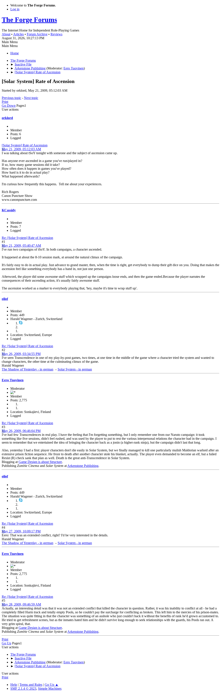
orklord (7, 118)
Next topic (31, 98)
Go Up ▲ (51, 684)
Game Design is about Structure (40, 462)
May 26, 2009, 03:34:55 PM (21, 354)
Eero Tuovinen (73, 68)
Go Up (6, 643)
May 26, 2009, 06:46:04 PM (21, 431)
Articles (18, 34)
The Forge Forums (29, 20)
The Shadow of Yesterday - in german (27, 369)
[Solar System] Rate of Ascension (24, 145)
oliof (5, 299)
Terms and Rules (30, 684)
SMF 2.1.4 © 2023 (23, 688)
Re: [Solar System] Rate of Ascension (27, 238)
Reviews (56, 34)
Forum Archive (37, 34)
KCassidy (9, 210)
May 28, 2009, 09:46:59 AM (21, 604)
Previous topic (11, 98)
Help (13, 684)
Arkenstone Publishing (82, 466)
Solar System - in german (75, 369)
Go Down (9, 105)
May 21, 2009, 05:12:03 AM (21, 149)
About (6, 34)
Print (5, 102)
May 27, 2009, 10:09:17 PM (21, 531)
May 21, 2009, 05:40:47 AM (21, 245)
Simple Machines (50, 688)
